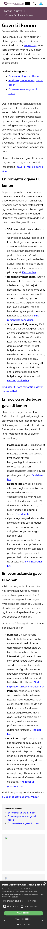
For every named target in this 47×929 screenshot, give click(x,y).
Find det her (29, 272)
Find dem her (23, 514)
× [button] (45, 883)
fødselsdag (30, 45)
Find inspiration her (18, 380)
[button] (23, 924)
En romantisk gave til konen (24, 76)
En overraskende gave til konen (23, 823)
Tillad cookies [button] (23, 913)
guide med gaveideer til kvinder (20, 796)
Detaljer (14, 897)
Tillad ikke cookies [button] (24, 919)
